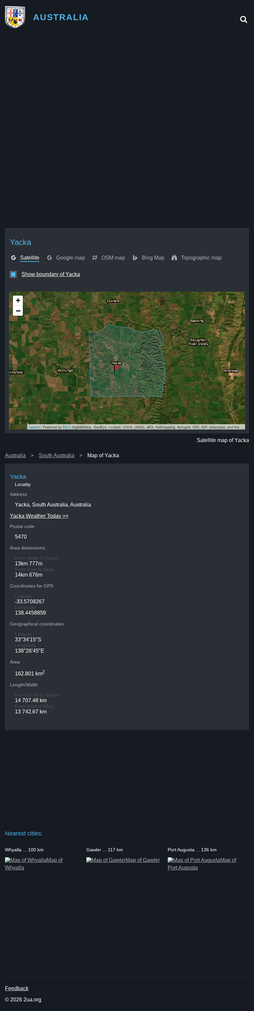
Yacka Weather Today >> (39, 516)
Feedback (16, 988)
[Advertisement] (127, 83)
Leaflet (34, 426)
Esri (66, 426)
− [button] (18, 310)
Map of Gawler (143, 860)
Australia (15, 455)
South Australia (56, 455)
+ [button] (18, 300)
